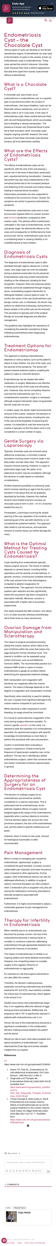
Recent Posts (19, 1208)
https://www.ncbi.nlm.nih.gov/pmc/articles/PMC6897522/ (30, 1121)
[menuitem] (44, 20)
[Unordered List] (23, 1170)
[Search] (44, 20)
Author (8, 1208)
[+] (39, 1171)
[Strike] (16, 1170)
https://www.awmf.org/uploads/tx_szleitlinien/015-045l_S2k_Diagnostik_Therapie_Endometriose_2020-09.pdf (30, 1092)
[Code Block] (29, 1170)
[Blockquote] (26, 1170)
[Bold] (6, 1170)
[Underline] (13, 1170)
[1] (5, 1060)
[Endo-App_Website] (23, 20)
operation (24, 725)
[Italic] (10, 1170)
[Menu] (50, 20)
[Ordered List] (19, 1170)
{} (36, 1171)
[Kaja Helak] (11, 1221)
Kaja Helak (24, 1212)
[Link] (33, 1170)
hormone (12, 217)
